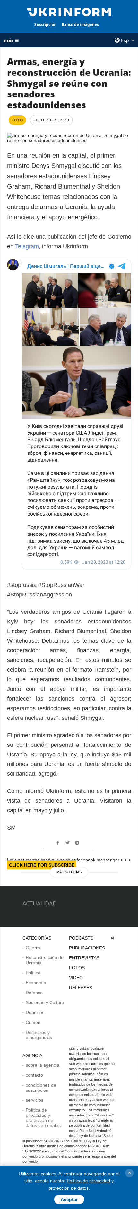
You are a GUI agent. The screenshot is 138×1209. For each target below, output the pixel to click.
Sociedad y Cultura (45, 1002)
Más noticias (69, 872)
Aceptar (69, 1199)
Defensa (34, 992)
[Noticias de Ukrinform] (69, 11)
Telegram (27, 246)
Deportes (35, 1012)
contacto (34, 1075)
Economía (36, 982)
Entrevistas (84, 957)
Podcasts (81, 937)
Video (76, 977)
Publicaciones (87, 947)
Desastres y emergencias (39, 1035)
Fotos (77, 967)
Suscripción (45, 24)
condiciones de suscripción (41, 1087)
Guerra (33, 947)
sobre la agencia (42, 1065)
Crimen (33, 1022)
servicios (34, 1100)
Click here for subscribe (41, 865)
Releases (80, 987)
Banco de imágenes (80, 24)
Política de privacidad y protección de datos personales (43, 1118)
